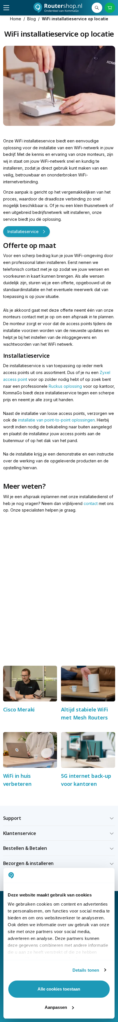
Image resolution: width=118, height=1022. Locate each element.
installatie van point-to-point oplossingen (56, 419)
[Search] (97, 8)
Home (15, 18)
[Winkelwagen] (110, 8)
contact (91, 503)
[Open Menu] (6, 7)
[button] (59, 818)
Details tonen (85, 970)
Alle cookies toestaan (59, 989)
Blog (31, 18)
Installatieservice (23, 231)
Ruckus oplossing (66, 386)
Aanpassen (56, 1007)
